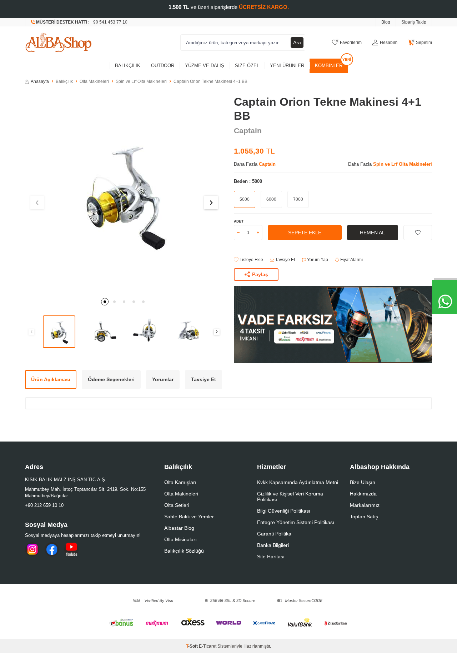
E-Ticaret (207, 646)
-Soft (192, 646)
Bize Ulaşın (362, 482)
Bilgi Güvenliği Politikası (283, 511)
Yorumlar (163, 379)
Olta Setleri (176, 505)
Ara (297, 42)
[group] (124, 194)
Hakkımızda (363, 494)
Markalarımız (365, 505)
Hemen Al (372, 232)
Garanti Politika (274, 534)
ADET (238, 221)
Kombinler (328, 65)
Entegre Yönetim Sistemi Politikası (295, 522)
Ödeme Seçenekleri (111, 379)
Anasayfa (40, 81)
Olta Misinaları (180, 539)
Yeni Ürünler (287, 65)
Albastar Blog (179, 528)
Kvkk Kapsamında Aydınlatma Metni (297, 482)
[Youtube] (71, 549)
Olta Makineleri (94, 81)
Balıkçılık (127, 65)
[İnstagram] (32, 549)
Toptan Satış (364, 516)
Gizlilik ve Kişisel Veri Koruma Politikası (290, 496)
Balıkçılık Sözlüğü (184, 551)
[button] (105, 301)
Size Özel (247, 65)
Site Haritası (271, 556)
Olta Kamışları (180, 482)
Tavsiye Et (284, 259)
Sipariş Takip (413, 22)
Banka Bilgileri (273, 545)
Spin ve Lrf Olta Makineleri (141, 81)
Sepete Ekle (304, 232)
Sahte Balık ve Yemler (189, 516)
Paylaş (260, 274)
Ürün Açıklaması (50, 379)
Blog (385, 22)
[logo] (58, 42)
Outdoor (162, 65)
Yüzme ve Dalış (204, 65)
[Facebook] (52, 549)
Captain (248, 130)
